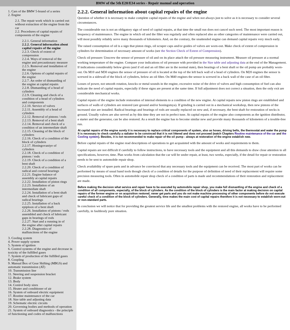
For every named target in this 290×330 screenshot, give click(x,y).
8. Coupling (16, 259)
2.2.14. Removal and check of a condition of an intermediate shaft (44, 125)
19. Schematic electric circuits (28, 303)
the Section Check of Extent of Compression (190, 50)
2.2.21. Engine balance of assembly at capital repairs (39, 176)
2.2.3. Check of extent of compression (38, 53)
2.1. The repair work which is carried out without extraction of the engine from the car (42, 24)
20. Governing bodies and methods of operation (40, 306)
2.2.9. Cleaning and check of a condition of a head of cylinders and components (43, 98)
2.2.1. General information (39, 40)
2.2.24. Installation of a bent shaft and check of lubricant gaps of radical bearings (44, 196)
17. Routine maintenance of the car (31, 295)
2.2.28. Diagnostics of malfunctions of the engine (40, 230)
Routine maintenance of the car (255, 133)
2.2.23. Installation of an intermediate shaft (38, 187)
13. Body (14, 281)
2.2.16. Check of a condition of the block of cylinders (45, 140)
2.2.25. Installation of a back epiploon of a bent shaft (41, 205)
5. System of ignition (22, 245)
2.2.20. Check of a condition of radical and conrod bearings (43, 169)
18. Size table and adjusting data (29, 299)
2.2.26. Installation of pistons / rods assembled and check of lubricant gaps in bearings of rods (45, 214)
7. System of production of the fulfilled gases (38, 256)
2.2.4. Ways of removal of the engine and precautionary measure (45, 60)
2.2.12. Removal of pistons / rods (44, 116)
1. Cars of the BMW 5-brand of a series (34, 11)
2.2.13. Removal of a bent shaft (43, 120)
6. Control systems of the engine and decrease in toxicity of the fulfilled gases (40, 250)
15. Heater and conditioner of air (29, 288)
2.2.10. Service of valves (38, 106)
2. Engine (14, 15)
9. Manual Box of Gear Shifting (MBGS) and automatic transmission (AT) (38, 265)
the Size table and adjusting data (224, 62)
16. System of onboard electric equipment (35, 292)
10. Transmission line (22, 270)
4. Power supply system (23, 241)
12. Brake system (19, 277)
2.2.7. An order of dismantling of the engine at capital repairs (44, 82)
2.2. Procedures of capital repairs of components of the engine (38, 33)
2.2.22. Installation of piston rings (44, 181)
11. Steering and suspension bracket (32, 274)
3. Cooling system (20, 238)
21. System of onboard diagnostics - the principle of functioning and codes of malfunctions (40, 312)
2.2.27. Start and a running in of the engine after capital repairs (43, 223)
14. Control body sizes (23, 285)
